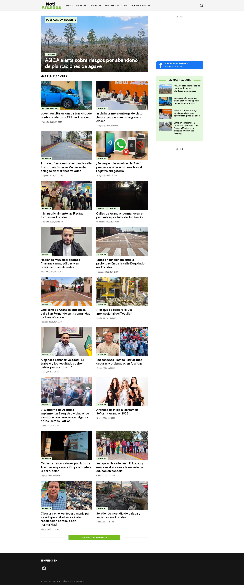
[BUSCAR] (201, 5)
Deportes (95, 5)
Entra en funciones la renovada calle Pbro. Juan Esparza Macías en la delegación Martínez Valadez (66, 167)
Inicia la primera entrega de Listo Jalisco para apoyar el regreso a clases (119, 117)
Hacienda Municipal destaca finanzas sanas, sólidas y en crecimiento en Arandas (60, 263)
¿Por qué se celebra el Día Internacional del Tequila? (114, 311)
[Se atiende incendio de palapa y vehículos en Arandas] (122, 495)
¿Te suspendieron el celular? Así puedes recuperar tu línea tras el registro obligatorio (119, 167)
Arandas (81, 5)
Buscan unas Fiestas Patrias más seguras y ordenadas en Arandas (119, 361)
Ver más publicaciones (94, 537)
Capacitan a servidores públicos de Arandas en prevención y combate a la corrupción (66, 467)
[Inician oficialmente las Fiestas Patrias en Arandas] (66, 195)
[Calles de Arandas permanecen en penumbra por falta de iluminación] (122, 195)
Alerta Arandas (140, 5)
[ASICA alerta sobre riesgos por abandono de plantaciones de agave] (94, 44)
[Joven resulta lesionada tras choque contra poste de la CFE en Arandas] (66, 95)
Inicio (69, 5)
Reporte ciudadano (116, 5)
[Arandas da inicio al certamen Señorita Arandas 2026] (122, 391)
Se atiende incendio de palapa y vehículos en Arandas (118, 515)
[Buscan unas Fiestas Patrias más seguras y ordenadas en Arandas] (122, 341)
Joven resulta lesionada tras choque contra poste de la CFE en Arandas (66, 115)
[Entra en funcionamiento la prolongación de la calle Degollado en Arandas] (122, 241)
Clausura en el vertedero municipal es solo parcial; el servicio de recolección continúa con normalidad (65, 519)
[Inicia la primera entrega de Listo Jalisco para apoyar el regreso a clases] (122, 95)
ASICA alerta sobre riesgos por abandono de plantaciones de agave (187, 88)
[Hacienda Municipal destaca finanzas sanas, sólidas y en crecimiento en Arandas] (66, 241)
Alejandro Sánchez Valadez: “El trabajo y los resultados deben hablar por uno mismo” (62, 363)
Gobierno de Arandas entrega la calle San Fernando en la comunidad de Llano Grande (66, 313)
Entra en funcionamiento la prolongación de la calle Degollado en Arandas (120, 263)
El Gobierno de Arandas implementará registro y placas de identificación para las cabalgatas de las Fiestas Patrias (65, 415)
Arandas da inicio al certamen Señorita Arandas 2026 (117, 411)
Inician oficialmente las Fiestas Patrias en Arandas (62, 215)
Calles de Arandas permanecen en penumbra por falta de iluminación (120, 215)
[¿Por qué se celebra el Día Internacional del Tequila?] (122, 291)
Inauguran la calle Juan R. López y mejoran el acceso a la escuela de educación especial (119, 467)
